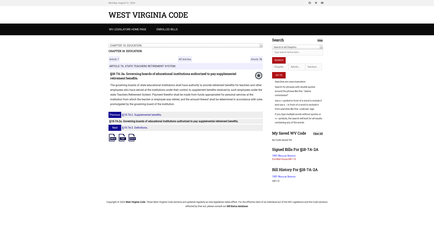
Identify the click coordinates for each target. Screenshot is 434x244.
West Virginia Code (148, 15)
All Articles (185, 59)
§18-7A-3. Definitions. (130, 127)
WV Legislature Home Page (127, 29)
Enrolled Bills (167, 29)
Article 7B (256, 59)
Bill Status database (237, 206)
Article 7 (114, 59)
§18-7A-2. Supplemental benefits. (136, 114)
